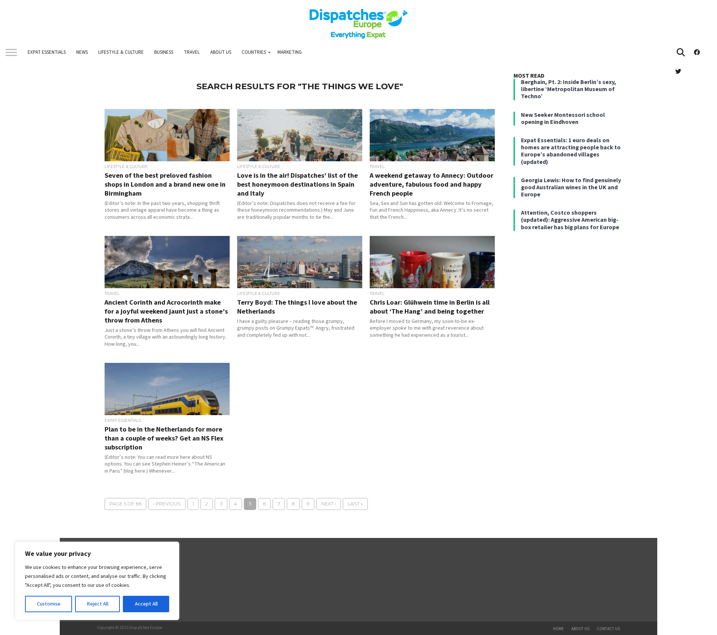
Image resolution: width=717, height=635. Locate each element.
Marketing (289, 52)
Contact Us (608, 629)
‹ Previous (167, 504)
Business (163, 52)
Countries (254, 52)
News (82, 52)
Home (558, 629)
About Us (220, 52)
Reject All (97, 604)
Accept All (146, 604)
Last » (355, 504)
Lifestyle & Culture (121, 52)
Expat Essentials (47, 52)
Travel (192, 52)
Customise (48, 604)
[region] (97, 581)
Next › (328, 504)
